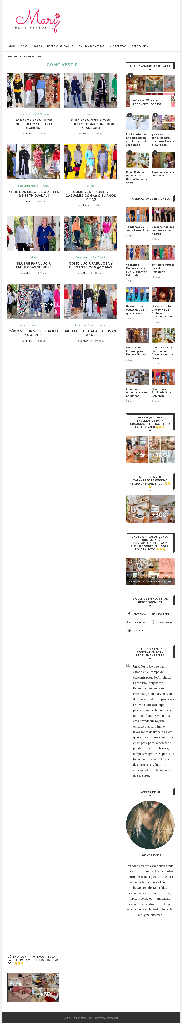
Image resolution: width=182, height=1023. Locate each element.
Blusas (33, 257)
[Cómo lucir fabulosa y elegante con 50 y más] (90, 233)
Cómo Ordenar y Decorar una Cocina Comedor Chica (136, 177)
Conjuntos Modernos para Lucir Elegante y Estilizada (136, 270)
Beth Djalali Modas (28, 185)
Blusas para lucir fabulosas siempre (34, 265)
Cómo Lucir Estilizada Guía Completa (161, 392)
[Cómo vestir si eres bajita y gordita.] (33, 301)
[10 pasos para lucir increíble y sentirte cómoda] (33, 90)
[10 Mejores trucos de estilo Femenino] (163, 252)
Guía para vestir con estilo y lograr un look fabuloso (90, 124)
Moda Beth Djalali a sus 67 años (90, 333)
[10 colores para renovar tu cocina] (150, 91)
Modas (37, 46)
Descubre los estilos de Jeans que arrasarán (136, 309)
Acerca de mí (141, 46)
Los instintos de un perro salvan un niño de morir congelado (136, 139)
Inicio (11, 46)
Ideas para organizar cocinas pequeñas (137, 392)
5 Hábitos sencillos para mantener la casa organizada (163, 139)
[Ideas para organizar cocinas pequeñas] (137, 377)
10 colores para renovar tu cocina (147, 102)
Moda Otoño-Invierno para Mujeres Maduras (137, 351)
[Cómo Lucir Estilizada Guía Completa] (163, 377)
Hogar (23, 46)
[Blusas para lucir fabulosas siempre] (33, 233)
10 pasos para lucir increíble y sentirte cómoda (33, 124)
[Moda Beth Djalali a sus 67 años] (90, 301)
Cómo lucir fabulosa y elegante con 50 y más (91, 265)
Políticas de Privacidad (24, 56)
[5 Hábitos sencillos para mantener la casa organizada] (163, 122)
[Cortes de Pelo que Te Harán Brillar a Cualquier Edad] (163, 294)
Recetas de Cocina (60, 46)
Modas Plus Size (39, 325)
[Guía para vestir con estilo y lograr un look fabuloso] (90, 90)
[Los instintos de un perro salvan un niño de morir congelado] (137, 122)
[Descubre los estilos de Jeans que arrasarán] (137, 294)
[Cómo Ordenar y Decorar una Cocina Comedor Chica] (137, 160)
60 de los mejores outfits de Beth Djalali (34, 193)
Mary (29, 133)
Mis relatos (118, 46)
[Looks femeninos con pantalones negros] (163, 214)
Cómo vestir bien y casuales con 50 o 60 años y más (91, 195)
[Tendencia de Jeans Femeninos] (137, 214)
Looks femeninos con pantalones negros (163, 230)
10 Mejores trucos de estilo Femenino (163, 268)
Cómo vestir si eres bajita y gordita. (34, 333)
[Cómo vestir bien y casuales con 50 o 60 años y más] (90, 161)
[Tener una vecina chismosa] (163, 160)
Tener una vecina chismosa (163, 174)
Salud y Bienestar (91, 46)
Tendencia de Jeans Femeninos (137, 228)
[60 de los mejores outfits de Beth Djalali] (33, 161)
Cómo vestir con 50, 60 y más (34, 114)
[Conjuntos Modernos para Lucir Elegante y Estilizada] (137, 252)
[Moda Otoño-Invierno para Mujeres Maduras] (137, 335)
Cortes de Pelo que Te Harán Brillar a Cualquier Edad (162, 311)
